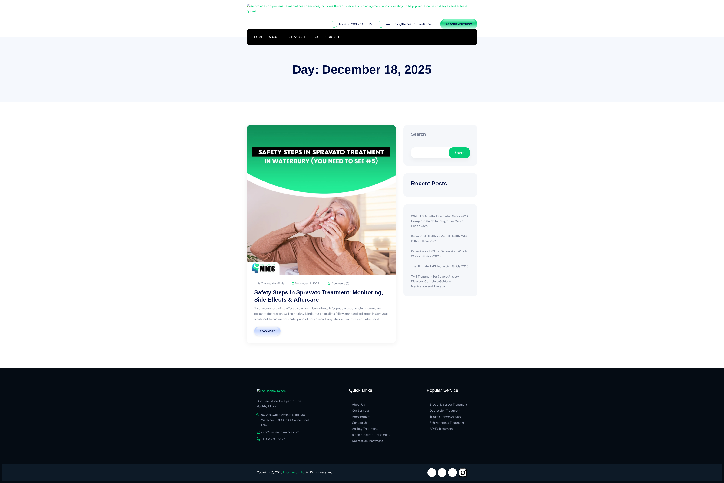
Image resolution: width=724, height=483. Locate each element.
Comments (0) (340, 283)
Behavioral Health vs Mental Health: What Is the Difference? (440, 238)
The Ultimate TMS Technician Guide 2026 (440, 266)
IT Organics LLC (293, 472)
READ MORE (267, 331)
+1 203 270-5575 (360, 24)
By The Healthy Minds (271, 283)
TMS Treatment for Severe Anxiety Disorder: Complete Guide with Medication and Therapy (435, 281)
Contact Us (359, 423)
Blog (315, 37)
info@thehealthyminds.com (413, 24)
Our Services (361, 411)
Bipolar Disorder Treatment (371, 435)
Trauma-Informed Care (446, 417)
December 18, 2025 (307, 283)
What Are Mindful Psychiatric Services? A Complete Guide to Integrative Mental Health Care (440, 221)
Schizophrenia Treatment (447, 423)
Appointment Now (459, 24)
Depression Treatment (367, 441)
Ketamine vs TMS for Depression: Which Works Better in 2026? (439, 253)
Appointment (361, 417)
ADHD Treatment (441, 429)
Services (296, 37)
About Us (276, 37)
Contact (332, 37)
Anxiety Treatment (365, 429)
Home (258, 37)
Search (418, 134)
